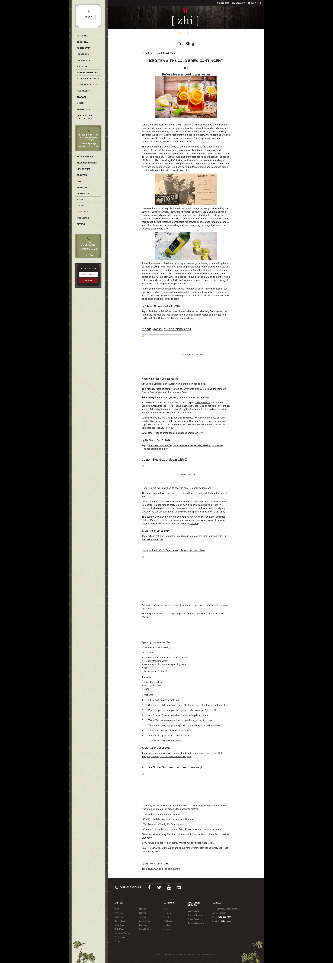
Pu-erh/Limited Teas (87, 72)
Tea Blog (82, 187)
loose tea (180, 314)
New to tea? (83, 169)
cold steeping (202, 311)
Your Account (193, 911)
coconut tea (178, 311)
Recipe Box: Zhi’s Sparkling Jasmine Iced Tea (173, 550)
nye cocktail (216, 753)
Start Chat (88, 255)
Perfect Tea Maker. (177, 405)
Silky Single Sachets (88, 78)
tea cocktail (166, 756)
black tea (152, 311)
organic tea (217, 445)
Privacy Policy (193, 919)
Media (80, 199)
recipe (205, 314)
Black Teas (118, 917)
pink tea (223, 535)
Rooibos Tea (83, 48)
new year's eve (201, 753)
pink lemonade (210, 535)
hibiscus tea (159, 314)
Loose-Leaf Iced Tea (88, 85)
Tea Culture (160, 318)
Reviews (81, 224)
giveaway (153, 868)
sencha (154, 448)
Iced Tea (170, 314)
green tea (222, 311)
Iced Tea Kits (84, 91)
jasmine (189, 753)
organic (197, 314)
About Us (82, 175)
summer (213, 314)
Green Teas (119, 925)
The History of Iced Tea (158, 53)
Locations (82, 212)
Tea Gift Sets (84, 109)
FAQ (79, 181)
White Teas (119, 913)
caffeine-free (164, 311)
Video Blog (83, 193)
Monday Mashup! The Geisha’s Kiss (166, 329)
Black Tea (82, 36)
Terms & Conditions (196, 923)
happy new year (167, 753)
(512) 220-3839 (224, 917)
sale (170, 868)
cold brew (189, 311)
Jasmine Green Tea (183, 445)
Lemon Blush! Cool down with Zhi (165, 459)
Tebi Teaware (119, 937)
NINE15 (214, 954)
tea (219, 314)
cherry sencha (155, 445)
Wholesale (83, 218)
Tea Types (171, 318)
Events (81, 205)
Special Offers (145, 929)
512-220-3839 (223, 3)
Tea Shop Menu (85, 157)
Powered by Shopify (192, 954)
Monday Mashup (202, 445)
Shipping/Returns (195, 915)
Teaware (81, 97)
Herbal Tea (83, 54)
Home (181, 33)
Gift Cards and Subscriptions (85, 117)
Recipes (146, 448)
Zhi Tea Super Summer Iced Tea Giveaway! (172, 767)
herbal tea (147, 314)
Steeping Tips (144, 921)
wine (189, 756)
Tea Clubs (143, 925)
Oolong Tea (83, 60)
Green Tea (82, 42)
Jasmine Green (150, 405)
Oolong (189, 314)
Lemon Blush (187, 493)
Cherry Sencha (202, 402)
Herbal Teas (119, 929)
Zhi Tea (194, 523)
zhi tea (190, 318)
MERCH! (80, 103)
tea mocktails (179, 756)
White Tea (82, 66)
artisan (151, 535)
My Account (238, 3)
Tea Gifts (142, 913)
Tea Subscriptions (87, 163)
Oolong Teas (119, 921)
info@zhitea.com (224, 921)
